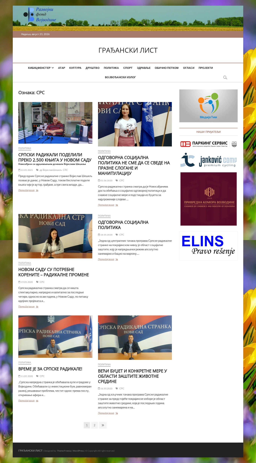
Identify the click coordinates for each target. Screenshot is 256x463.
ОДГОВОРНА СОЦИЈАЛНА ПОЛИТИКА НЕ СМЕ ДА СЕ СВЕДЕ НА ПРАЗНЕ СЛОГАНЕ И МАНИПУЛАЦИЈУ (134, 165)
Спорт (128, 67)
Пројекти (206, 67)
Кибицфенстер (39, 67)
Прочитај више (32, 191)
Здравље (143, 67)
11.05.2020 (26, 376)
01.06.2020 (106, 180)
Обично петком (167, 67)
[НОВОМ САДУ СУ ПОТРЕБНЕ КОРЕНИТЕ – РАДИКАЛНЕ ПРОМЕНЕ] (55, 236)
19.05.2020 (26, 282)
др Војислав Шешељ (51, 170)
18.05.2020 (106, 234)
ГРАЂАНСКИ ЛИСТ (128, 50)
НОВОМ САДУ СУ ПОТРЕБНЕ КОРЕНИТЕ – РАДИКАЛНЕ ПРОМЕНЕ (53, 271)
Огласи (188, 67)
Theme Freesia (64, 450)
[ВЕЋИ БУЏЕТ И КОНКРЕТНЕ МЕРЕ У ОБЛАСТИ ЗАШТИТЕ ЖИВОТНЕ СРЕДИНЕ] (135, 337)
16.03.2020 (106, 388)
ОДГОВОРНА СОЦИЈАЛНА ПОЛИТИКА (123, 224)
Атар (61, 67)
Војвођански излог (120, 77)
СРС (65, 170)
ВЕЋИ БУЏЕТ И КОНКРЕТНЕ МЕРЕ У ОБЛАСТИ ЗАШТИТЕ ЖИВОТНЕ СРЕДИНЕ (132, 376)
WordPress (78, 450)
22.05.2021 (26, 170)
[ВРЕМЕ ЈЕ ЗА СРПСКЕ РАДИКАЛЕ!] (55, 336)
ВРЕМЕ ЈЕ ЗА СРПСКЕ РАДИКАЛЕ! (50, 368)
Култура (75, 67)
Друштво (92, 67)
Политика (111, 67)
